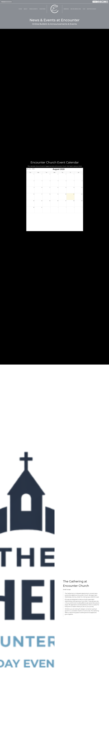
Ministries (42, 8)
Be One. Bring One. (76, 8)
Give (84, 8)
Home (20, 8)
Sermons (66, 8)
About (25, 8)
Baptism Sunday (91, 8)
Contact (95, 1)
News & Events (33, 8)
